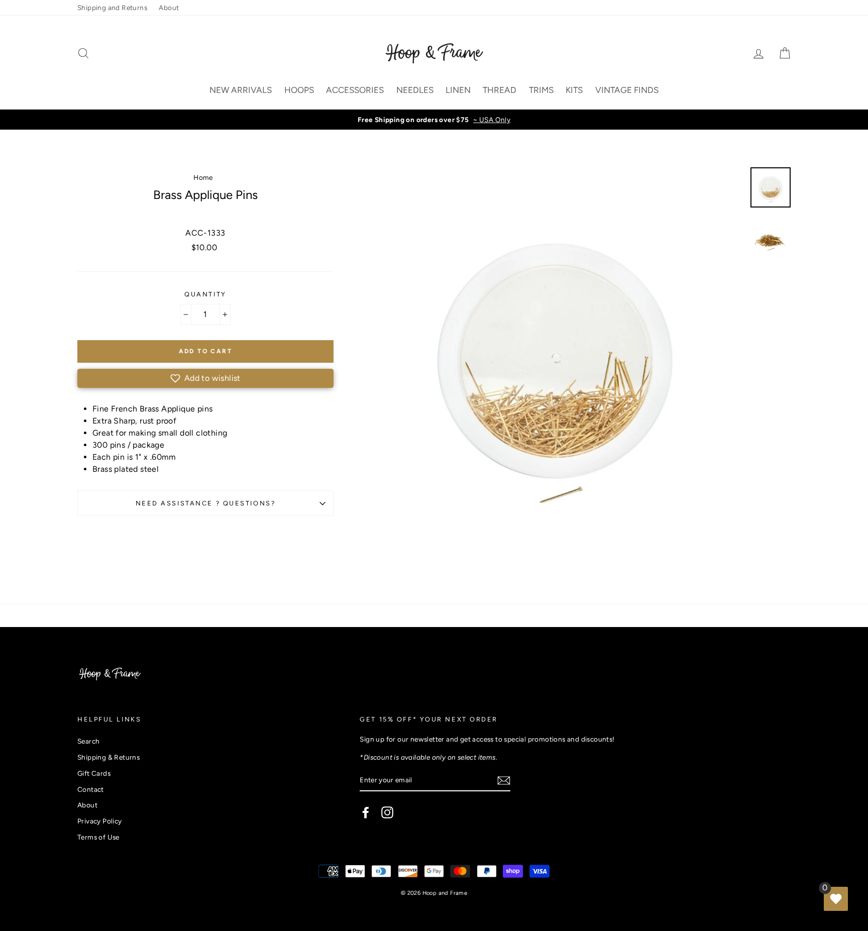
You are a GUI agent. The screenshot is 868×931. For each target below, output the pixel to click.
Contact (90, 789)
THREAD (499, 90)
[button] (205, 378)
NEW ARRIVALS (240, 90)
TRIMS (541, 90)
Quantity (205, 294)
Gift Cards (94, 773)
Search (88, 741)
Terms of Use (98, 837)
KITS (574, 90)
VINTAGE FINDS (627, 90)
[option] (434, 120)
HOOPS (299, 90)
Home (203, 177)
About (169, 8)
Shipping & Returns (108, 757)
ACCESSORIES (355, 90)
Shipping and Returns (112, 8)
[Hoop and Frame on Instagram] (387, 812)
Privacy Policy (99, 821)
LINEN (458, 90)
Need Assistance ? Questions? (206, 503)
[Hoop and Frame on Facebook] (366, 812)
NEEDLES (414, 90)
